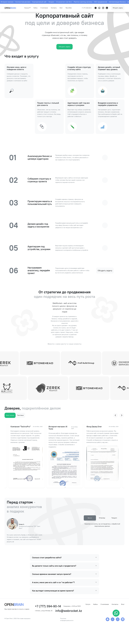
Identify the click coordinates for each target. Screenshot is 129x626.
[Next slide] (121, 415)
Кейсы (35, 8)
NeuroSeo (69, 8)
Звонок (90, 518)
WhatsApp (102, 518)
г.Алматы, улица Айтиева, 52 (43, 610)
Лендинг (50, 2)
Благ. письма (10, 415)
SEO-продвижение (99, 2)
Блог (61, 8)
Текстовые (20, 415)
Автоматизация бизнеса (116, 2)
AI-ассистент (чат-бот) (63, 2)
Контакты (54, 8)
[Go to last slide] (115, 415)
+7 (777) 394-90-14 (86, 8)
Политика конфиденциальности (66, 619)
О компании (44, 8)
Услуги (87, 604)
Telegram (114, 518)
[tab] (63, 487)
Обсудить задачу (118, 8)
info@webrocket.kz (68, 611)
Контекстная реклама (21, 2)
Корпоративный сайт (38, 2)
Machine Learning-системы (82, 2)
